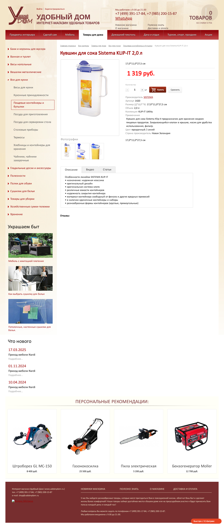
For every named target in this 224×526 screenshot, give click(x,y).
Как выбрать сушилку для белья (26, 294)
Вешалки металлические (25, 72)
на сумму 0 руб (200, 17)
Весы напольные (20, 64)
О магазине (122, 28)
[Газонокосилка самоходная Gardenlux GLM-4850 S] (85, 436)
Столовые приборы (26, 129)
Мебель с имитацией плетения (26, 261)
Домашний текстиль (123, 34)
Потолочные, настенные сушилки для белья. (29, 329)
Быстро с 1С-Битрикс (204, 521)
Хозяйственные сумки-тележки (30, 206)
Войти (39, 9)
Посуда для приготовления (31, 114)
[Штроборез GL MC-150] (32, 436)
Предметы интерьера (22, 34)
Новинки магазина (126, 25)
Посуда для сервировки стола (32, 122)
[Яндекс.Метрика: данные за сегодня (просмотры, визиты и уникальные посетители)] (22, 501)
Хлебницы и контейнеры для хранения (32, 147)
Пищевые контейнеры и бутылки (29, 104)
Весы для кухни (23, 87)
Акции (208, 34)
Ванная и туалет (20, 56)
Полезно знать (156, 25)
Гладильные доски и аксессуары (30, 168)
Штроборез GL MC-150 (32, 466)
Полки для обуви (21, 183)
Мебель (70, 34)
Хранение (16, 214)
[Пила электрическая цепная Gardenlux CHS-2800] (139, 436)
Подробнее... (15, 359)
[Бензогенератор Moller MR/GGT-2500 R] (192, 436)
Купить (160, 90)
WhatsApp (123, 18)
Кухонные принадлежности (31, 95)
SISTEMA (148, 97)
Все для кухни (19, 79)
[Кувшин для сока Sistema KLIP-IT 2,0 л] (90, 88)
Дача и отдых (151, 34)
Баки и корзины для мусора (27, 49)
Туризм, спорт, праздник (182, 34)
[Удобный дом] (20, 25)
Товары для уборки (22, 199)
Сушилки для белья (22, 191)
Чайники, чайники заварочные (25, 158)
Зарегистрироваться (55, 9)
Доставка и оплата (158, 28)
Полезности (17, 175)
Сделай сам (50, 34)
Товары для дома (93, 34)
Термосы (19, 137)
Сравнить (175, 90)
